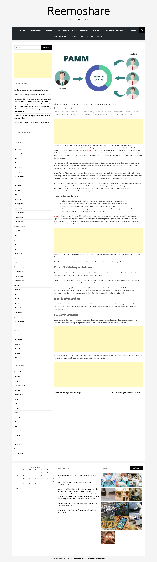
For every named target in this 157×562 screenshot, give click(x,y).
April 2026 (17, 149)
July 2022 (17, 235)
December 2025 (19, 154)
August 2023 (18, 186)
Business (74, 37)
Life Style (17, 417)
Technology (85, 30)
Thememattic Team (98, 558)
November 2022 (19, 217)
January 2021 (18, 317)
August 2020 (18, 340)
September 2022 (19, 226)
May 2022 (17, 244)
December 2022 (19, 213)
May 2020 (17, 353)
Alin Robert (77, 108)
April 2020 (17, 358)
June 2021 (17, 294)
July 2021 (17, 290)
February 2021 (18, 312)
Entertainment (60, 37)
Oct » (20, 489)
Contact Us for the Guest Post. (114, 30)
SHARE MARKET (97, 37)
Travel (96, 30)
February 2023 (18, 204)
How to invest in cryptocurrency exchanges (68, 393)
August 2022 (18, 231)
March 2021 (18, 308)
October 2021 (18, 276)
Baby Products (18, 372)
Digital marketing (36, 30)
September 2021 (19, 281)
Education (17, 390)
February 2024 (18, 172)
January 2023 (18, 208)
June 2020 (17, 349)
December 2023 (19, 176)
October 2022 (18, 222)
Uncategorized (19, 454)
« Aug (16, 489)
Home (22, 30)
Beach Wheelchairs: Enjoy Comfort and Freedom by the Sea (32, 95)
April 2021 (17, 303)
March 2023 (18, 199)
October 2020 (18, 330)
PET (15, 426)
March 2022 (18, 254)
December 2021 (19, 267)
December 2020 (19, 321)
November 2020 (19, 326)
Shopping (17, 435)
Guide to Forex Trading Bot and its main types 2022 (125, 393)
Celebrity (84, 37)
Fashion (49, 30)
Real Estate (17, 431)
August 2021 (18, 285)
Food (58, 30)
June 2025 (17, 158)
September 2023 (19, 181)
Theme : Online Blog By (80, 558)
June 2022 (17, 240)
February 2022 (18, 258)
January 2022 (18, 263)
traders (64, 358)
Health (66, 30)
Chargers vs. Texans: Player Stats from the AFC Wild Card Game (77, 510)
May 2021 (17, 299)
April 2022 (17, 249)
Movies (134, 30)
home (16, 413)
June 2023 (17, 190)
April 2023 (17, 195)
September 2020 (19, 335)
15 (35, 478)
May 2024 (17, 163)
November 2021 (19, 272)
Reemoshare (78, 10)
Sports (74, 30)
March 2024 (18, 167)
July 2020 (17, 344)
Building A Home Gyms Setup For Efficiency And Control (31, 90)
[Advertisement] (98, 131)
